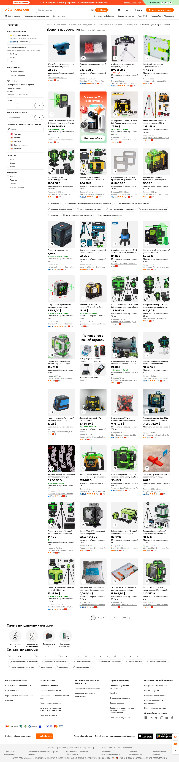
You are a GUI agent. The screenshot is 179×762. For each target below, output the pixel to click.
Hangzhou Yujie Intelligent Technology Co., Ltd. (124, 380)
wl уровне (54, 215)
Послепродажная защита (50, 703)
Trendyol (117, 748)
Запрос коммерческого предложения (85, 695)
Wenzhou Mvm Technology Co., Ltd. (93, 194)
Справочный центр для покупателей (119, 687)
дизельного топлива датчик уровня (24, 662)
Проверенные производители (87, 689)
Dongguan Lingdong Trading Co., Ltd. (156, 435)
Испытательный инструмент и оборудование (75, 25)
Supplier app (86, 736)
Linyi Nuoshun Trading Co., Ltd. (123, 435)
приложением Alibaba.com (123, 736)
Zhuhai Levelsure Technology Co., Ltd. (61, 378)
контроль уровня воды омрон (90, 209)
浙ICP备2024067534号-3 (156, 758)
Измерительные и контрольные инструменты (118, 25)
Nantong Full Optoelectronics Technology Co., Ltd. (124, 264)
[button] (92, 10)
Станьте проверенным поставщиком (154, 702)
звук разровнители (84, 662)
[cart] (127, 10)
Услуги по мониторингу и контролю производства (50, 709)
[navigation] (25, 321)
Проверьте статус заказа (155, 696)
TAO (110, 748)
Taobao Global (100, 748)
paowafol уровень (82, 667)
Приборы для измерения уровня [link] (156, 25)
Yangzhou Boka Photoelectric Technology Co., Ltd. (124, 488)
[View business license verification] (113, 758)
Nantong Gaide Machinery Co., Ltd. (61, 431)
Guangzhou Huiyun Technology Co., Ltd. (156, 194)
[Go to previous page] (88, 618)
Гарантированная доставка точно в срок (54, 697)
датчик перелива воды (158, 662)
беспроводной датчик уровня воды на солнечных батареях (89, 204)
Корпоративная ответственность (19, 696)
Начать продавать (151, 691)
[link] (175, 737)
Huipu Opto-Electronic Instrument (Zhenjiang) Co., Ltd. (156, 267)
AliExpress (52, 748)
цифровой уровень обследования (121, 209)
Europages (127, 748)
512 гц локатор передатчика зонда (79, 215)
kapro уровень (46, 667)
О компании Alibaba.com (16, 680)
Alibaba (50, 25)
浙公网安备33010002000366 (132, 758)
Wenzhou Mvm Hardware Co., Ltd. (156, 318)
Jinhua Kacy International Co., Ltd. (156, 81)
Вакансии (9, 701)
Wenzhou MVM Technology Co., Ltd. (61, 194)
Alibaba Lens (19, 736)
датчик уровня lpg (135, 662)
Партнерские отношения (155, 708)
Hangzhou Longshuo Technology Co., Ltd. (61, 267)
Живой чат (114, 693)
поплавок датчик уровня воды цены (129, 656)
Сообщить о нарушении (120, 718)
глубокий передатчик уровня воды (154, 209)
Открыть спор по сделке (120, 698)
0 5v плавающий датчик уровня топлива (134, 204)
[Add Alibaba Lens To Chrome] (44, 736)
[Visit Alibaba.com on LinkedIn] (151, 717)
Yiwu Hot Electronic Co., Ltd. (122, 83)
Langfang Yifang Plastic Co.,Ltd (124, 194)
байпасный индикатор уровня (22, 667)
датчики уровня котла (46, 656)
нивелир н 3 (63, 667)
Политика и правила (48, 715)
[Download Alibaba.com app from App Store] (145, 736)
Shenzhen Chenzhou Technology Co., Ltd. (61, 324)
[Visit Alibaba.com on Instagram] (161, 717)
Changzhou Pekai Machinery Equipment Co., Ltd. (156, 138)
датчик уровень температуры (110, 215)
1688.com (63, 748)
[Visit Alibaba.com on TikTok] (172, 717)
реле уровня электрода (71, 656)
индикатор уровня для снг (21, 656)
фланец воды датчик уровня (61, 209)
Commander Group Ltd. (57, 78)
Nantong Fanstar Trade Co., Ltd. (124, 140)
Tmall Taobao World (77, 748)
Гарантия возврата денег (50, 691)
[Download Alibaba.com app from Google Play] (165, 736)
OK (39, 105)
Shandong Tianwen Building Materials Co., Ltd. (156, 378)
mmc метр (55, 204)
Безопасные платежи (49, 686)
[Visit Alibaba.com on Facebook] (145, 717)
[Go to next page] (130, 618)
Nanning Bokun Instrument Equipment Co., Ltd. (61, 140)
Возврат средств (117, 703)
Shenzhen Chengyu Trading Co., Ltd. (93, 267)
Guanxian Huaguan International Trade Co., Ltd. (61, 494)
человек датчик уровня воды (98, 656)
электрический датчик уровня (110, 662)
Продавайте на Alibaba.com (155, 686)
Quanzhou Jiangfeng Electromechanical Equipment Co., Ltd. (93, 324)
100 (124, 618)
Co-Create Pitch (12, 691)
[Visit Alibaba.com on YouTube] (166, 717)
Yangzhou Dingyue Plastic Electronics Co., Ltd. (93, 81)
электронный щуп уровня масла (57, 662)
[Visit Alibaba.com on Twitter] (156, 717)
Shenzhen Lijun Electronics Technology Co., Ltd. (93, 437)
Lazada (89, 748)
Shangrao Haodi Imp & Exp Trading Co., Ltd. (93, 491)
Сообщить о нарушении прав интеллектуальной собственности (122, 710)
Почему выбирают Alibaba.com (18, 686)
